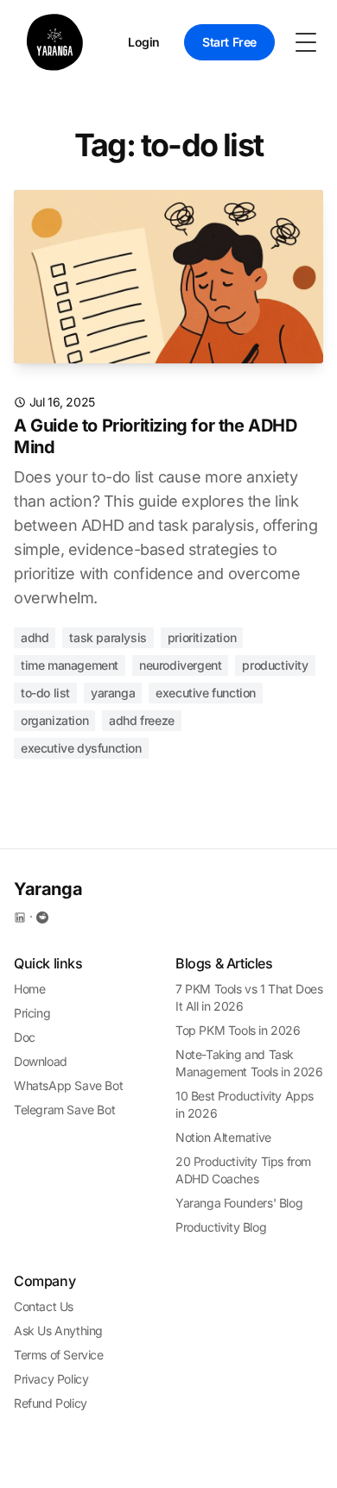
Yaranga (113, 692)
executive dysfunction (81, 748)
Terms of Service (59, 1354)
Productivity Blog (220, 1227)
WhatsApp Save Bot (68, 1085)
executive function (206, 692)
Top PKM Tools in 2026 (238, 1030)
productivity (275, 665)
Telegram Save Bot (64, 1109)
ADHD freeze (142, 720)
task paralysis (107, 637)
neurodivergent (180, 665)
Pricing (32, 1013)
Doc (24, 1037)
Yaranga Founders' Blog (238, 1202)
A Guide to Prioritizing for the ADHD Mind (155, 436)
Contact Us (43, 1306)
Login (144, 42)
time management (69, 665)
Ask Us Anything (58, 1330)
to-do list (45, 692)
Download (40, 1061)
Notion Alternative (223, 1137)
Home (29, 988)
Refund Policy (50, 1403)
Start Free (229, 42)
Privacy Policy (51, 1378)
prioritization (202, 637)
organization (54, 720)
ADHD (34, 637)
